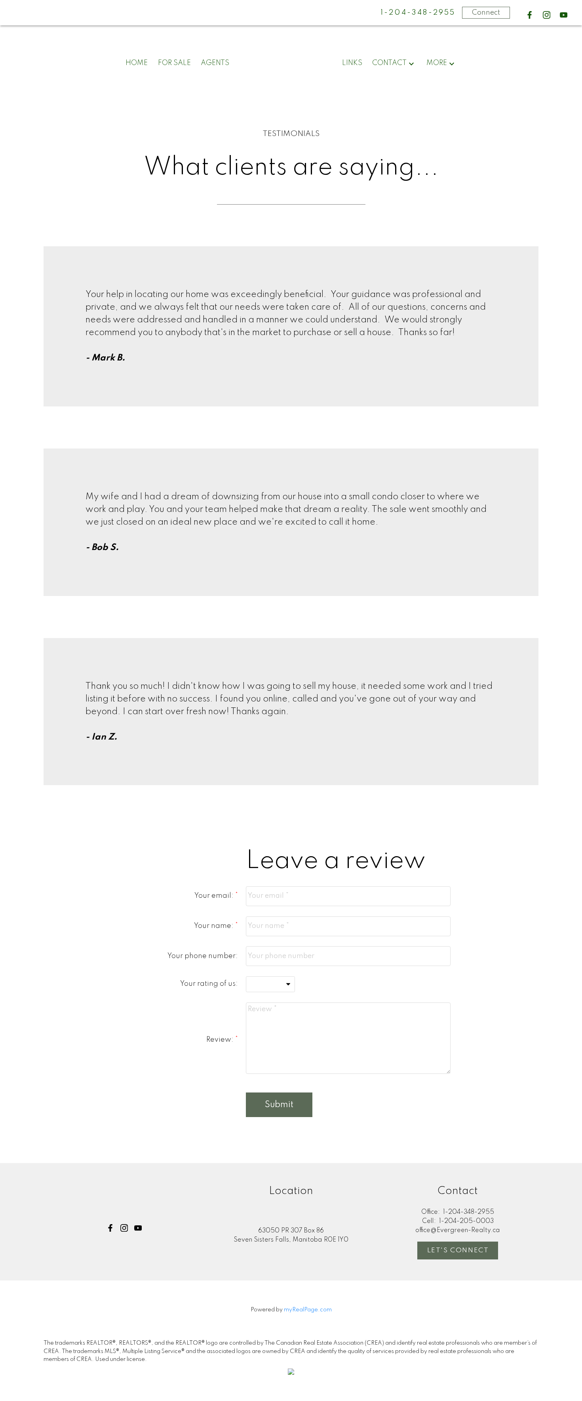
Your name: (214, 926)
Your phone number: (202, 956)
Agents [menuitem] (215, 63)
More (436, 63)
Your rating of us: (209, 983)
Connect (486, 12)
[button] (529, 15)
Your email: (214, 895)
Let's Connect (458, 1250)
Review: (220, 1039)
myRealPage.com (308, 1310)
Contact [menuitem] (389, 63)
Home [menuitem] (137, 63)
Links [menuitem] (352, 63)
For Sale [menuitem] (174, 63)
